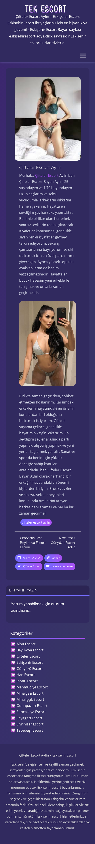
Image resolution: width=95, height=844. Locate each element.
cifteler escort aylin (36, 522)
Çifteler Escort (47, 175)
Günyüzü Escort (30, 668)
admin (56, 558)
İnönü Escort (27, 681)
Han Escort (26, 674)
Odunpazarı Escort (32, 705)
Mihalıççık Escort (30, 699)
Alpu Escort (26, 643)
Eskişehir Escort (30, 662)
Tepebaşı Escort (30, 730)
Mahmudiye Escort (32, 687)
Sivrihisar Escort (30, 724)
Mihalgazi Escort (30, 693)
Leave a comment (63, 566)
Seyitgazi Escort (29, 718)
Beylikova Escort (30, 650)
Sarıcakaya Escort (31, 711)
